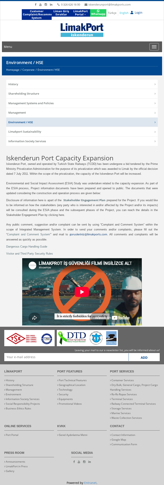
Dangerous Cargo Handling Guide (26, 246)
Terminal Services (122, 399)
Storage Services (121, 408)
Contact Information (123, 435)
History (13, 84)
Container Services (122, 380)
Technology (65, 389)
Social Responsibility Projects (22, 404)
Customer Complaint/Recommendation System (37, 14)
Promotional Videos (70, 404)
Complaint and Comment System (28, 234)
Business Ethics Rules (18, 408)
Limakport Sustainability (24, 131)
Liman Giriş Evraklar (61, 12)
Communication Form (124, 444)
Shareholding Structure (23, 93)
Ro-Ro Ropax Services (124, 394)
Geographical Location (71, 385)
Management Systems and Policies (31, 103)
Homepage (12, 70)
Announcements (15, 461)
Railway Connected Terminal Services (133, 404)
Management (17, 112)
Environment (13, 394)
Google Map (118, 439)
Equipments (65, 399)
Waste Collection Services (126, 418)
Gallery (9, 471)
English (124, 13)
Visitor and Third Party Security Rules (29, 253)
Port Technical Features (72, 380)
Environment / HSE (20, 122)
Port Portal (11, 435)
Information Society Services (27, 141)
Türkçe (112, 13)
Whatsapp (98, 14)
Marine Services (121, 413)
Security (63, 394)
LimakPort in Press (16, 466)
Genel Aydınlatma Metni (72, 435)
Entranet (90, 483)
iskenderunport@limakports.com (109, 4)
